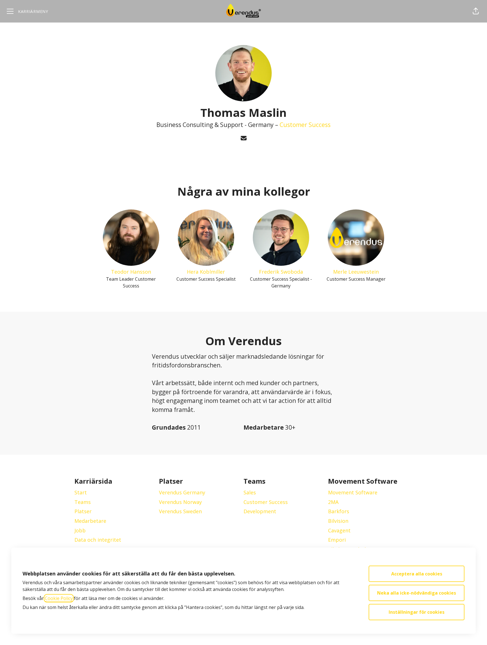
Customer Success (305, 125)
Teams (82, 502)
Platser (83, 511)
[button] (476, 11)
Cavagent (339, 530)
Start (80, 492)
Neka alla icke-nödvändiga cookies (416, 593)
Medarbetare (90, 520)
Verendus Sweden (180, 511)
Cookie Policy (59, 598)
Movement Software (352, 492)
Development (260, 511)
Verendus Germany (182, 492)
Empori (337, 539)
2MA (333, 502)
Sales (250, 492)
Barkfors (338, 511)
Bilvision (338, 520)
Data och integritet (97, 539)
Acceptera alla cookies (416, 574)
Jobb (80, 530)
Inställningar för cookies (416, 612)
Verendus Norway (180, 502)
